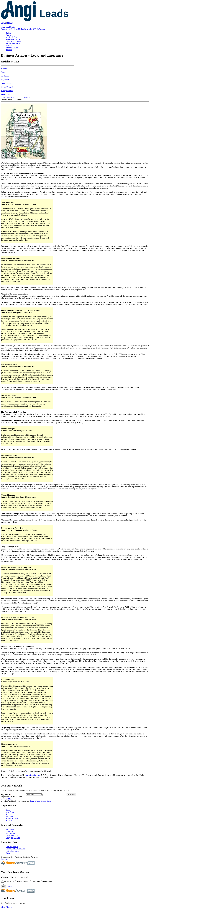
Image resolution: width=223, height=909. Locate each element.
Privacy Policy (46, 801)
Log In (3, 23)
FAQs (8, 853)
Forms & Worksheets (13, 41)
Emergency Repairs (13, 838)
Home (3, 27)
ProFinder (9, 831)
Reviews (14, 29)
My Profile (22, 29)
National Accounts (12, 851)
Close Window (6, 907)
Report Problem (23, 881)
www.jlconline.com (33, 775)
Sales (3, 72)
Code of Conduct (12, 847)
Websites (9, 50)
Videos (8, 35)
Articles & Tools (32, 29)
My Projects (10, 829)
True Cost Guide (12, 836)
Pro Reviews (10, 833)
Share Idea (36, 881)
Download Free (6, 799)
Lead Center (10, 27)
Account (42, 29)
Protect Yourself (7, 87)
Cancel (9, 886)
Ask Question (9, 881)
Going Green (6, 83)
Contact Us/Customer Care (15, 849)
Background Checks (13, 43)
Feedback (4, 859)
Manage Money (7, 91)
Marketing (4, 68)
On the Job (5, 76)
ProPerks (9, 45)
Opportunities (6, 29)
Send (3, 886)
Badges (8, 33)
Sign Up (10, 23)
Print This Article (23, 97)
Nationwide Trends (13, 39)
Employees (5, 80)
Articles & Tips (11, 37)
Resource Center (12, 48)
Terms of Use (35, 801)
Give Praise (47, 881)
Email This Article (7, 97)
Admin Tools (6, 94)
